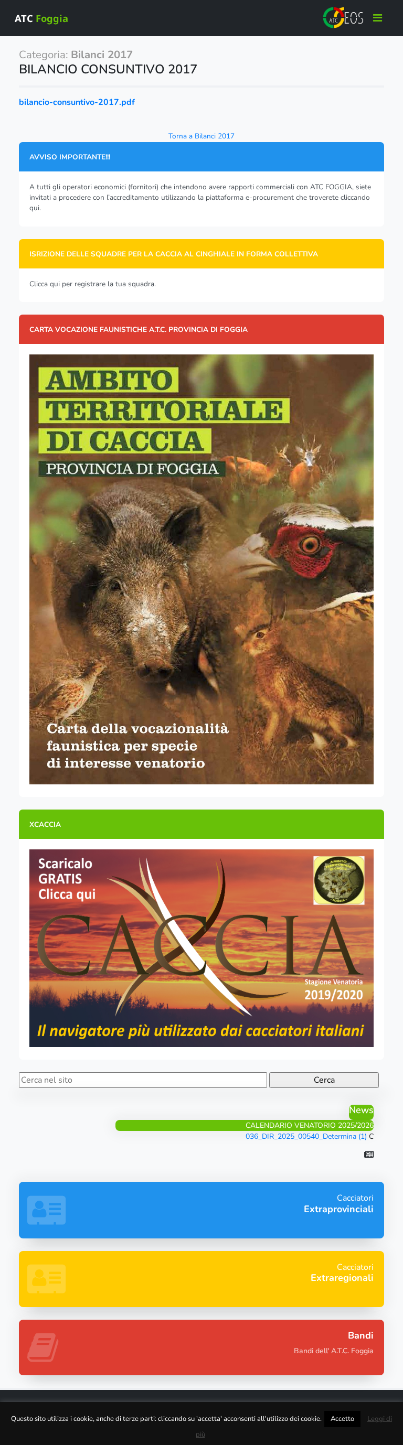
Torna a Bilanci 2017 (201, 136)
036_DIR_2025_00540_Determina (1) (306, 1136)
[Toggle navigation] (377, 18)
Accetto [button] (342, 1419)
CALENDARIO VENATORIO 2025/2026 (310, 1125)
